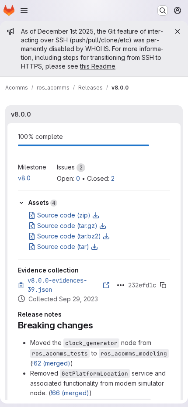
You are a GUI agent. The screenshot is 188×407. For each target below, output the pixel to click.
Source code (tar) (63, 246)
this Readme (97, 66)
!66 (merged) (70, 393)
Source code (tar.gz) (67, 225)
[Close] (177, 31)
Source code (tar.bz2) (69, 236)
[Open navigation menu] (24, 10)
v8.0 (24, 178)
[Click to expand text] (120, 285)
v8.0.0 (21, 114)
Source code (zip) (64, 215)
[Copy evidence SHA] (163, 285)
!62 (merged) (51, 363)
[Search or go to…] (162, 10)
